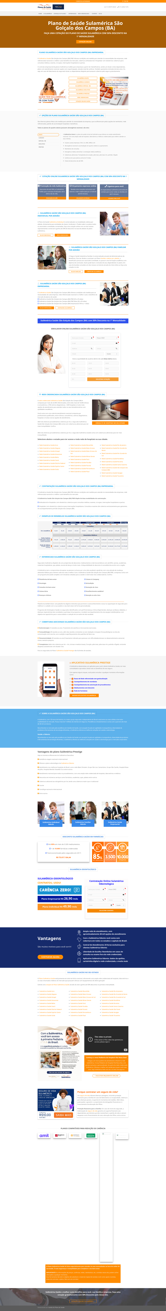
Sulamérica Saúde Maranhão (80, 991)
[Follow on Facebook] (122, 1)
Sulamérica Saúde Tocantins (111, 1015)
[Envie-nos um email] (127, 1)
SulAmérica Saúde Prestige (65, 650)
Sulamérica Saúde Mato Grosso (81, 994)
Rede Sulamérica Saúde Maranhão (82, 445)
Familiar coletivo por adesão (110, 258)
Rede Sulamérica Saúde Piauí (80, 471)
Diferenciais (72, 13)
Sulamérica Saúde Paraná (79, 1009)
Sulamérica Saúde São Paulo (111, 1009)
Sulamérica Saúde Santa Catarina (112, 1006)
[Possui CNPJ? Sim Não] (107, 338)
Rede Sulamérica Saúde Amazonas (50, 454)
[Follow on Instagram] (124, 1)
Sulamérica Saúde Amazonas (48, 1000)
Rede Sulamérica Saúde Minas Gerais (83, 456)
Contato (94, 13)
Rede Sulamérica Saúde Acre (48, 445)
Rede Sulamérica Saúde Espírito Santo (51, 466)
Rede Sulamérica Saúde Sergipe (112, 473)
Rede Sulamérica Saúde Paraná (81, 465)
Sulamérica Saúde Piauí (78, 1015)
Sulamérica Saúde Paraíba (79, 1006)
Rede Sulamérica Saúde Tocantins (113, 476)
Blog (100, 13)
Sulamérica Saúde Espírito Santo (50, 1012)
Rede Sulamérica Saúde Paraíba (81, 462)
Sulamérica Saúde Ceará (47, 1006)
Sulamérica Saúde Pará (78, 1003)
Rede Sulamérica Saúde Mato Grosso (83, 448)
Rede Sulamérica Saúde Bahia (49, 457)
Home (40, 13)
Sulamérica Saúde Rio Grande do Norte (114, 994)
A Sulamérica (48, 13)
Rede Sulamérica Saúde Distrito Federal (52, 463)
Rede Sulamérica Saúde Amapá (49, 451)
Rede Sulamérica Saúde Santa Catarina (114, 465)
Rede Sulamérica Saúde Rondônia (113, 459)
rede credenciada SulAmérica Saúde (50, 400)
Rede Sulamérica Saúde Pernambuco (83, 468)
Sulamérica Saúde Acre (46, 991)
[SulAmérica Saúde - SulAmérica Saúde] (51, 7)
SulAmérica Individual (57, 222)
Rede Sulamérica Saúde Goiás (49, 469)
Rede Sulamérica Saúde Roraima (112, 462)
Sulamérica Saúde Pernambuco (81, 1012)
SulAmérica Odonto (67, 763)
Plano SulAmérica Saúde (47, 978)
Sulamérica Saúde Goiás (47, 1015)
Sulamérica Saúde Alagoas (48, 994)
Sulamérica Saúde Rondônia (111, 1000)
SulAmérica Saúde (45, 58)
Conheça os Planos (60, 13)
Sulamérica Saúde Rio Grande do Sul (113, 997)
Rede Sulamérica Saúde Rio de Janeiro (114, 445)
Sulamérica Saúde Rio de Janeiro (112, 991)
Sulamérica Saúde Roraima (110, 1003)
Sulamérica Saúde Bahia (47, 1003)
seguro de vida (85, 1095)
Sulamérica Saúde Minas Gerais (81, 1000)
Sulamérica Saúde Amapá (47, 997)
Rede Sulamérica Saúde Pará (80, 459)
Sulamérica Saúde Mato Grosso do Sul (83, 997)
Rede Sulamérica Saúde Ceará (49, 460)
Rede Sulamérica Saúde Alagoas (49, 448)
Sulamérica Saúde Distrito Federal (50, 1009)
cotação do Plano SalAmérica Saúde (57, 985)
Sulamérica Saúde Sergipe (110, 1012)
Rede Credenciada (83, 13)
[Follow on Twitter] (125, 1)
